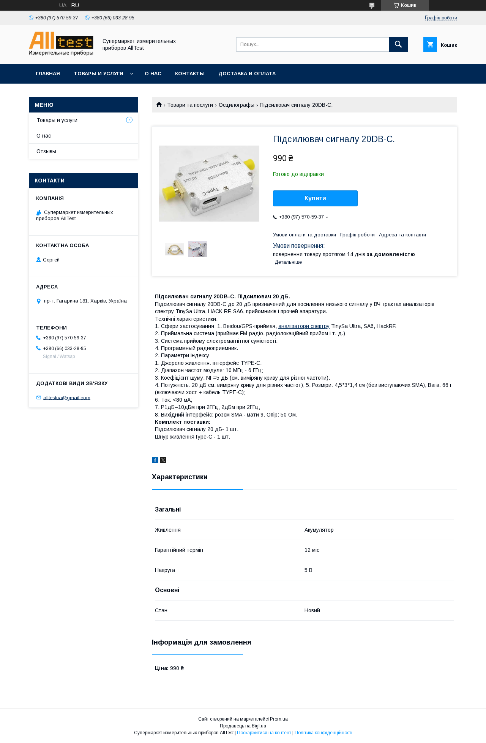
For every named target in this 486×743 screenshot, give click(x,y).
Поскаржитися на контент (264, 732)
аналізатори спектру (304, 326)
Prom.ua (279, 719)
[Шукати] (398, 44)
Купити (315, 198)
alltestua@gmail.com (66, 397)
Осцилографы (236, 105)
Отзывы (46, 151)
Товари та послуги (190, 105)
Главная (48, 73)
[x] (163, 461)
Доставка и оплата (247, 73)
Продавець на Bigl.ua (243, 726)
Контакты (190, 73)
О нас (153, 73)
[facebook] (155, 461)
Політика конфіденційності (323, 732)
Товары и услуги (98, 73)
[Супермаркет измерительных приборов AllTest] (61, 54)
